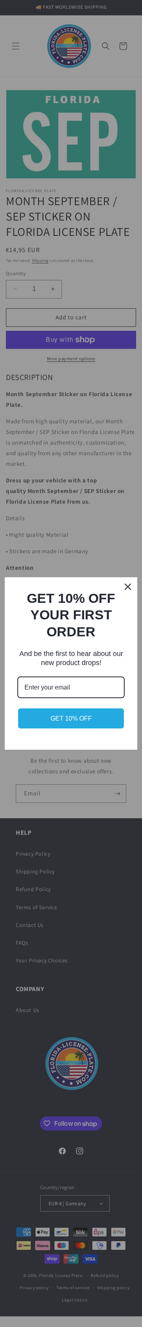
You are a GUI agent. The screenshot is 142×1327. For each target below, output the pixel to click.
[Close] (127, 586)
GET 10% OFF (71, 718)
